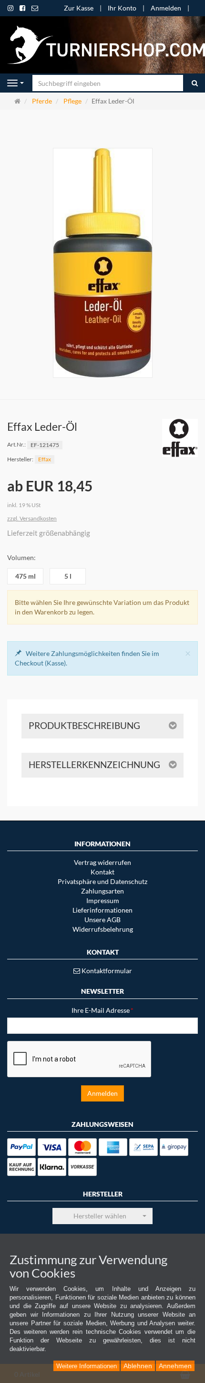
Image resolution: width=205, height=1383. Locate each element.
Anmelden (166, 8)
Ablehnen (137, 1366)
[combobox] (102, 1216)
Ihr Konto (122, 8)
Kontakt (102, 872)
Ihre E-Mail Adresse (102, 1010)
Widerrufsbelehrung (102, 929)
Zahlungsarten (102, 891)
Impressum (102, 900)
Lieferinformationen (102, 910)
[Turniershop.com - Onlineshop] (102, 44)
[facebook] (22, 8)
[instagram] (10, 8)
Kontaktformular (106, 971)
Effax (44, 459)
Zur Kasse (78, 8)
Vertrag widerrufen (102, 862)
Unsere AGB (102, 919)
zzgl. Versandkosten (32, 518)
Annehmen (175, 1366)
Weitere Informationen (86, 1366)
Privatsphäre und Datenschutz (102, 881)
